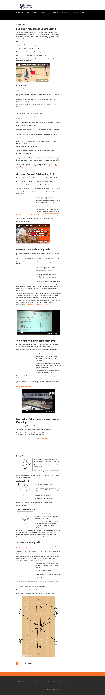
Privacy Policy (52, 691)
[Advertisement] (78, 54)
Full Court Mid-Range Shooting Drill (36, 29)
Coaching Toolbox (56, 689)
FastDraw (18, 553)
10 (26, 663)
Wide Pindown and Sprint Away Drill (36, 340)
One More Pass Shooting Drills (33, 249)
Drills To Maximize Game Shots (24, 386)
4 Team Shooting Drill (28, 542)
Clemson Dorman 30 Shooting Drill (35, 174)
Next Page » (30, 664)
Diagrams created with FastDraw (43, 438)
